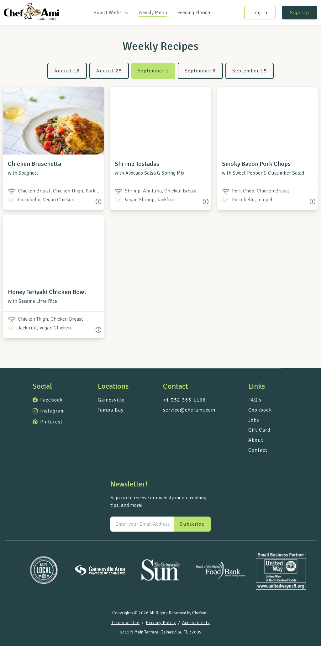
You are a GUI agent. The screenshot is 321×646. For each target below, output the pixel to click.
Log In (259, 12)
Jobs (253, 420)
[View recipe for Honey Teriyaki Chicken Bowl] (53, 249)
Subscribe (192, 524)
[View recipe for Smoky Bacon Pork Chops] (267, 121)
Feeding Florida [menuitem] (193, 12)
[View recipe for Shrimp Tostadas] (160, 121)
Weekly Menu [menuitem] (153, 12)
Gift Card (259, 430)
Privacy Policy (161, 622)
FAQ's (254, 400)
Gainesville (111, 400)
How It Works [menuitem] (108, 12)
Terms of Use (125, 622)
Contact (257, 450)
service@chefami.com (189, 410)
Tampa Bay (111, 410)
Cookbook (260, 410)
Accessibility (196, 622)
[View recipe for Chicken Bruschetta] (53, 121)
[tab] (67, 71)
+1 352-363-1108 (184, 400)
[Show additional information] (98, 201)
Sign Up (299, 12)
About (255, 440)
